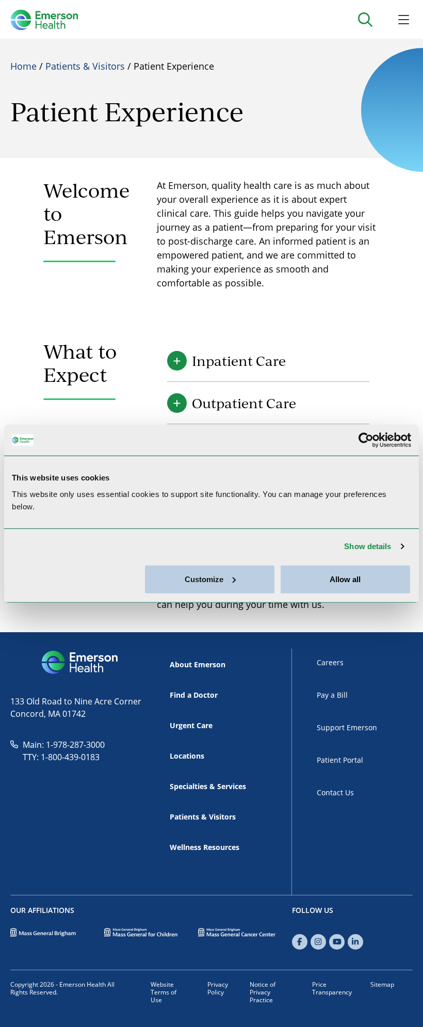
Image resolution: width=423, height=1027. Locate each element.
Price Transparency (332, 988)
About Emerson (197, 664)
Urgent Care (191, 725)
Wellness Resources (204, 847)
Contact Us (335, 792)
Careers (330, 662)
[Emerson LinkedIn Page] (355, 942)
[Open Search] (365, 19)
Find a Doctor (194, 695)
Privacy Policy (217, 988)
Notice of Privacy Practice (262, 992)
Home (23, 66)
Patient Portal (340, 760)
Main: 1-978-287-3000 (64, 744)
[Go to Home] (44, 19)
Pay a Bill (332, 695)
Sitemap (382, 984)
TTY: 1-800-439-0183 (61, 756)
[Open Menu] (403, 19)
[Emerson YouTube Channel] (337, 942)
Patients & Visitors (85, 66)
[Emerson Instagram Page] (318, 942)
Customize (204, 578)
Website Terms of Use (163, 992)
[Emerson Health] (80, 663)
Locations (187, 756)
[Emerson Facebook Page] (299, 942)
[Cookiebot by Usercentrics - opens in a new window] (366, 440)
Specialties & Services (208, 786)
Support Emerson (347, 727)
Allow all (345, 578)
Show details (367, 546)
